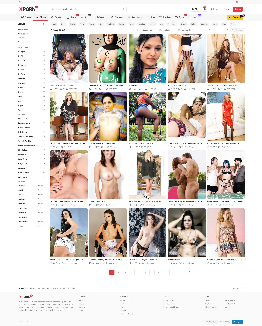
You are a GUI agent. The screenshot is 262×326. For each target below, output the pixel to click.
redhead (111, 24)
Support (228, 307)
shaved (91, 24)
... (172, 272)
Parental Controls (169, 304)
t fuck (183, 24)
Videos (80, 300)
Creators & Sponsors (127, 314)
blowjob (142, 24)
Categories (82, 307)
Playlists (123, 307)
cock (54, 24)
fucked (121, 24)
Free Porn (22, 2)
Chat (122, 304)
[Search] (123, 9)
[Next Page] (189, 272)
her (101, 24)
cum (224, 24)
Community (124, 300)
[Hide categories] (43, 24)
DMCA (207, 304)
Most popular (23, 34)
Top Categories (145, 30)
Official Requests (210, 307)
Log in (227, 9)
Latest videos (23, 30)
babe (63, 24)
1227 (179, 272)
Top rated (21, 38)
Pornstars (21, 42)
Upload (123, 310)
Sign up (238, 9)
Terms (207, 300)
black (131, 24)
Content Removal (169, 300)
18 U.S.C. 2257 (230, 304)
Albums (81, 310)
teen (82, 24)
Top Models (186, 30)
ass (161, 24)
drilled (193, 24)
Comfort (230, 30)
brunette (204, 24)
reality (72, 24)
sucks (215, 24)
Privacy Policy (230, 300)
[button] (242, 24)
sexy (232, 24)
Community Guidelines (171, 307)
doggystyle (172, 24)
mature (152, 24)
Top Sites (166, 30)
